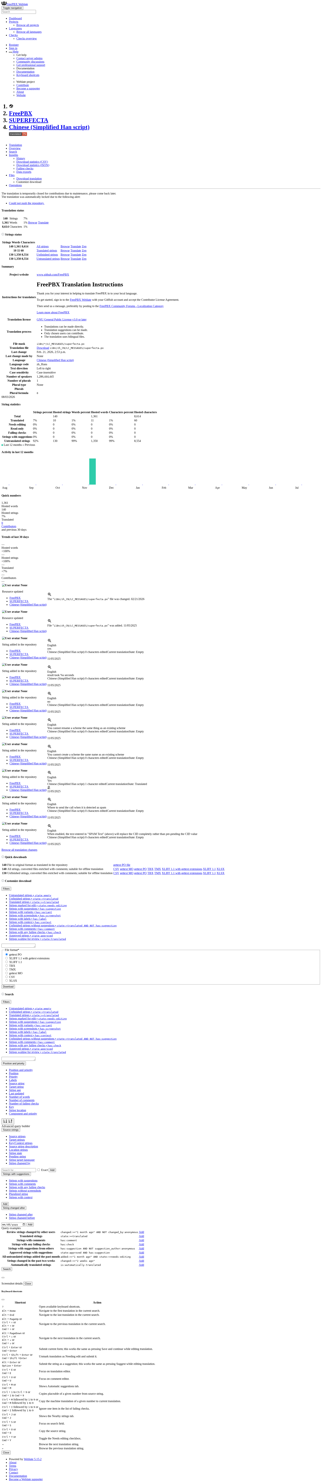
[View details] (49, 595)
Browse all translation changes (19, 849)
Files (12, 175)
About (20, 91)
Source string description (23, 1146)
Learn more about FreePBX (53, 312)
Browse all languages (29, 31)
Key (11, 1106)
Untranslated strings (48, 258)
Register (14, 44)
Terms (12, 1465)
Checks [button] (13, 35)
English (51, 645)
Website (21, 95)
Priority (13, 1076)
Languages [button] (15, 28)
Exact (44, 1170)
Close (28, 1283)
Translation (15, 145)
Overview (15, 148)
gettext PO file (121, 864)
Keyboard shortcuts (27, 75)
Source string (16, 1083)
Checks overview (26, 38)
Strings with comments (22, 1183)
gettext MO (126, 869)
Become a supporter (28, 88)
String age (15, 1090)
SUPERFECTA (28, 120)
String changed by (19, 1163)
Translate (43, 222)
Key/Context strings (20, 1143)
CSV (116, 869)
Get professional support (30, 65)
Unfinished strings (47, 254)
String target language (22, 1159)
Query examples (11, 1228)
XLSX (221, 869)
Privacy (13, 1469)
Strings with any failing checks (27, 1187)
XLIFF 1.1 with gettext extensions (182, 869)
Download (43, 347)
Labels (13, 1080)
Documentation (25, 71)
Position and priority (21, 1070)
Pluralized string (18, 1194)
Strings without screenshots (25, 1190)
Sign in (13, 48)
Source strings (17, 1136)
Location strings (18, 1149)
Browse (32, 222)
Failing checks (24, 168)
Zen (84, 246)
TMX (157, 869)
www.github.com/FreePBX (53, 274)
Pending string (17, 1156)
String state (15, 1153)
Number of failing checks (24, 1103)
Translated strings (47, 250)
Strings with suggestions (23, 1180)
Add (52, 1170)
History (20, 158)
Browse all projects (27, 25)
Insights (13, 155)
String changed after (21, 1214)
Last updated (16, 1093)
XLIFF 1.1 (209, 869)
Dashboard (15, 18)
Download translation (29, 178)
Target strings (17, 1139)
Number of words (19, 1096)
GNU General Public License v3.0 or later (61, 319)
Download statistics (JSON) (32, 165)
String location (17, 1110)
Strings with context (20, 1197)
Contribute (22, 85)
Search (13, 151)
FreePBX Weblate (17, 4)
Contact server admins (29, 58)
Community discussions (30, 61)
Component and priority (23, 1113)
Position (13, 1073)
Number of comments (21, 1100)
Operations (15, 185)
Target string (16, 1086)
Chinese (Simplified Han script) (49, 127)
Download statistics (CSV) (32, 161)
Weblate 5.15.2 (33, 1459)
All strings (43, 246)
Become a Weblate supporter (26, 1479)
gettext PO (140, 869)
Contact (13, 1472)
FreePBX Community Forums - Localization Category (132, 306)
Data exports (23, 171)
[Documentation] (2, 234)
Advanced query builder (15, 1126)
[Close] (2, 1277)
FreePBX (20, 113)
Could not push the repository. (26, 203)
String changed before (22, 1217)
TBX (150, 869)
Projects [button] (13, 21)
